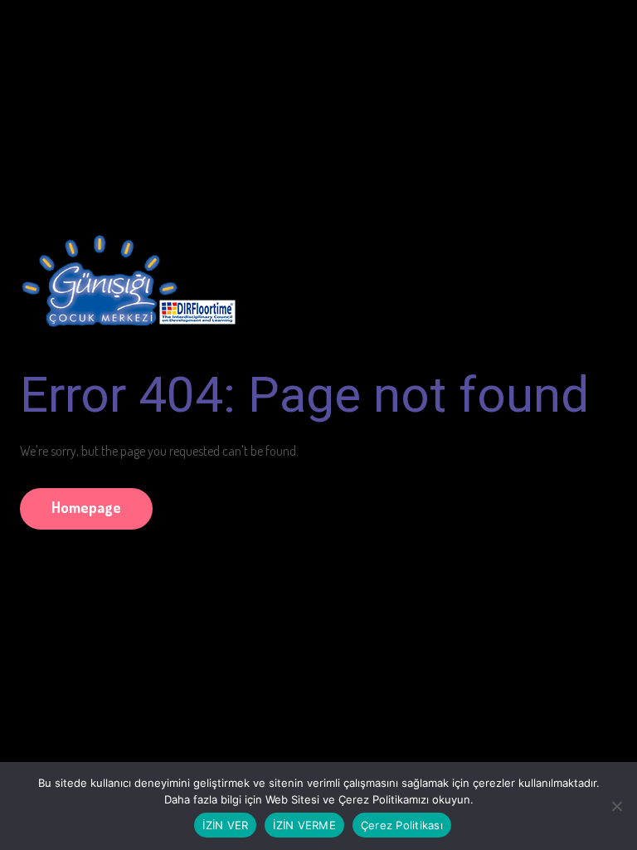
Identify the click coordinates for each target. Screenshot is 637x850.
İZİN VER (225, 825)
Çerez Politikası (402, 825)
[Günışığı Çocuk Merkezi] (128, 273)
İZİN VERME (304, 825)
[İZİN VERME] (616, 806)
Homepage (86, 507)
